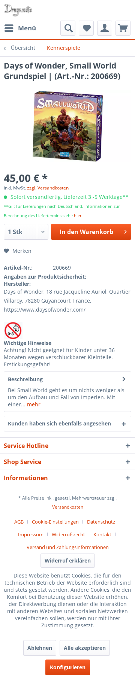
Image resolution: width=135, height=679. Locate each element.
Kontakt (102, 534)
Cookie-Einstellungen (55, 521)
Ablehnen (39, 647)
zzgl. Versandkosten (48, 188)
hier (77, 215)
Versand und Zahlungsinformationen (68, 547)
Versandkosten (67, 507)
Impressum (31, 534)
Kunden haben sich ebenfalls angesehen (59, 423)
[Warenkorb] (123, 28)
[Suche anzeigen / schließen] (67, 28)
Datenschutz (101, 521)
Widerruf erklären (68, 560)
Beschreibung (25, 379)
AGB (19, 521)
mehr (33, 404)
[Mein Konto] (104, 28)
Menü (27, 28)
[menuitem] (20, 28)
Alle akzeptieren (85, 647)
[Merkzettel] (86, 28)
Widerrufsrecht (68, 534)
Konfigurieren (68, 667)
